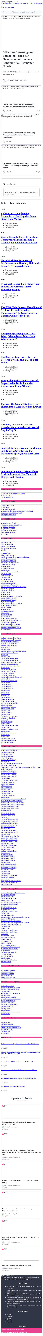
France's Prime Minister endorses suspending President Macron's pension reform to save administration (19, 135)
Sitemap (22, 1329)
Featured (9, 1322)
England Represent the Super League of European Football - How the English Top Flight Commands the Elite (21, 166)
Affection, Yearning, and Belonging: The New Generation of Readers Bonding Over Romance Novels (18, 59)
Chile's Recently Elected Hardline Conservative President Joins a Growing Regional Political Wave (19, 240)
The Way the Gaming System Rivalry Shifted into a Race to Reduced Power (21, 405)
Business (9, 1316)
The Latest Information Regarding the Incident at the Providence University (20, 1043)
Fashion (9, 1320)
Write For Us (4, 1329)
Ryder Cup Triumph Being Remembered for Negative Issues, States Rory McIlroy (19, 216)
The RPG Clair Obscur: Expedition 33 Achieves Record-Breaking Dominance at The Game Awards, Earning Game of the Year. (21, 311)
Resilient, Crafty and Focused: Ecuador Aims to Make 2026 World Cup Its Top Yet (20, 427)
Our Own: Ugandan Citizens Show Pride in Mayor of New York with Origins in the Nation (19, 474)
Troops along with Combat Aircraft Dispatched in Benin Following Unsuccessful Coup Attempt (20, 383)
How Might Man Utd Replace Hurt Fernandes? (13, 1086)
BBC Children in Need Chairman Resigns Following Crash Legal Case (18, 1078)
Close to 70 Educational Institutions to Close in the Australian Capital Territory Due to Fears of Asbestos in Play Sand (21, 1152)
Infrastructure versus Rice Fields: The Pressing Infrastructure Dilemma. (19, 1070)
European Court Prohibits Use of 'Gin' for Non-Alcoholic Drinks (17, 1061)
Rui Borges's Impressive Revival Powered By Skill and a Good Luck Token (19, 360)
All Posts (9, 1314)
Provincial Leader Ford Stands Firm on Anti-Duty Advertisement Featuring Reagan (20, 287)
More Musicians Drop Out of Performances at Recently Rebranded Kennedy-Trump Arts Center (21, 263)
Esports (9, 1318)
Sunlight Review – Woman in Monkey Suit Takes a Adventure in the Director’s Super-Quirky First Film (21, 451)
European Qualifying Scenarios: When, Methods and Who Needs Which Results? (18, 336)
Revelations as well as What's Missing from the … (21, 192)
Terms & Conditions (14, 1329)
